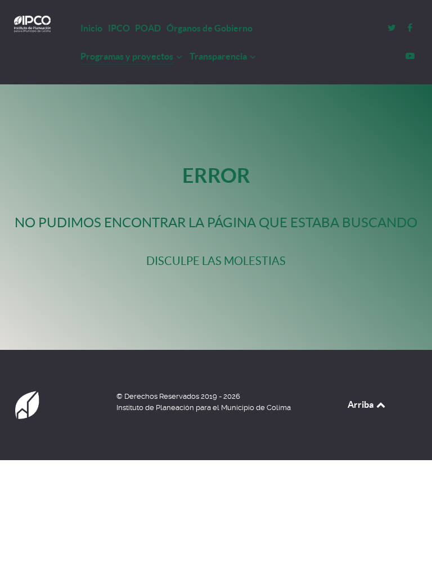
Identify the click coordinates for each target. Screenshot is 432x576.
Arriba (361, 404)
